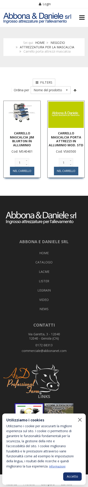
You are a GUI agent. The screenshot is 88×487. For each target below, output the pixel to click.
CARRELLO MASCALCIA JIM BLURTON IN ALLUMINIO (22, 139)
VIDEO (44, 300)
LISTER (44, 281)
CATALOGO (44, 262)
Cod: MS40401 (22, 151)
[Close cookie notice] (80, 420)
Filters (45, 82)
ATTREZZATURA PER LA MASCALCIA (47, 47)
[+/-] (75, 90)
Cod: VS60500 (66, 151)
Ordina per (21, 90)
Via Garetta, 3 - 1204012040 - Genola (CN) (44, 336)
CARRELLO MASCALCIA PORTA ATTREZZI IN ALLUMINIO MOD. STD (66, 139)
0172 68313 (44, 345)
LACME (44, 271)
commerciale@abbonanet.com (44, 351)
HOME (40, 42)
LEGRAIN (44, 290)
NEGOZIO (58, 42)
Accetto (72, 476)
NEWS (44, 309)
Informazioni (57, 466)
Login (47, 4)
